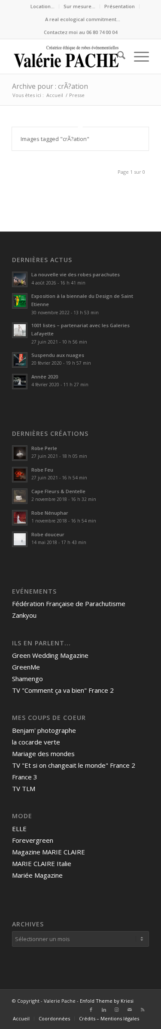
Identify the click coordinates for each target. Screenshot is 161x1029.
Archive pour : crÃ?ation (50, 86)
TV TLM (23, 788)
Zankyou (24, 615)
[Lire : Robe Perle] (19, 453)
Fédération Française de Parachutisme (68, 603)
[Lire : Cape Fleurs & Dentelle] (19, 496)
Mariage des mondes (43, 753)
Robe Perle (44, 448)
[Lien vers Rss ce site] (142, 1009)
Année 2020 (44, 376)
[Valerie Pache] (67, 56)
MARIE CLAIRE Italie (41, 863)
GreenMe (26, 667)
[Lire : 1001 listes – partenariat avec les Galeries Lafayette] (19, 330)
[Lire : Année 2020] (19, 381)
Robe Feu (42, 469)
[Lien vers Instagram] (116, 1009)
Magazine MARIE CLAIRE (48, 852)
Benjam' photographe (44, 730)
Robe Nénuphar (49, 513)
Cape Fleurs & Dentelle (58, 491)
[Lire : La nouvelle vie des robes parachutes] (19, 279)
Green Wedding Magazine (50, 655)
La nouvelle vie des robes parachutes (75, 274)
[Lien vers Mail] (129, 1009)
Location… (42, 6)
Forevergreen (32, 840)
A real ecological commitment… (82, 19)
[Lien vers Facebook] (91, 1009)
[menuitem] (42, 6)
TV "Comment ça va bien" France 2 (63, 690)
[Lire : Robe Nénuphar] (19, 517)
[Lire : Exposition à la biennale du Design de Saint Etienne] (19, 301)
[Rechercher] (117, 56)
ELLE (19, 828)
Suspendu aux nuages (57, 355)
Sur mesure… (79, 6)
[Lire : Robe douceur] (19, 539)
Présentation (119, 6)
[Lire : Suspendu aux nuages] (19, 360)
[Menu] (137, 56)
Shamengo (27, 678)
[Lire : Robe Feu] (19, 474)
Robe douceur (47, 534)
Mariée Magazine (37, 875)
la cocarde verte (36, 742)
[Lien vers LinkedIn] (103, 1009)
